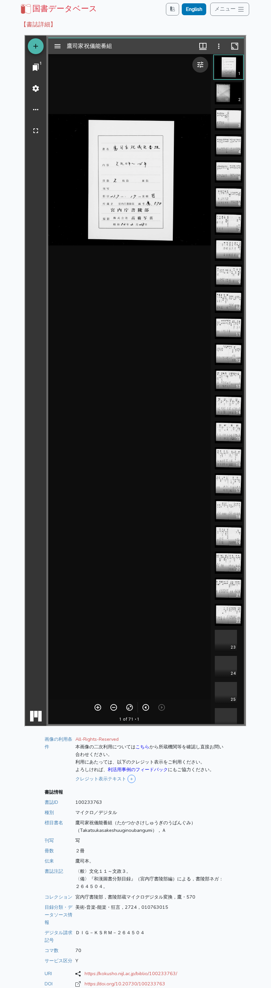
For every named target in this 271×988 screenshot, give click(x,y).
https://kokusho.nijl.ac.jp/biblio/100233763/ (131, 973)
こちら (142, 746)
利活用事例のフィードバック (138, 769)
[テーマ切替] (172, 9)
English (194, 9)
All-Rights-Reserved (97, 739)
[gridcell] (58, 8)
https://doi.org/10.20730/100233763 (125, 983)
